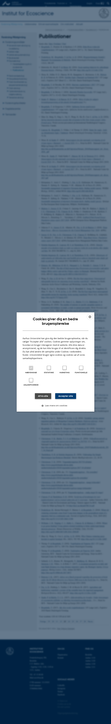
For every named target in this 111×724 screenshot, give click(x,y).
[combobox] (90, 316)
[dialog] (55, 362)
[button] (55, 405)
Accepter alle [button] (65, 396)
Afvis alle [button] (43, 396)
